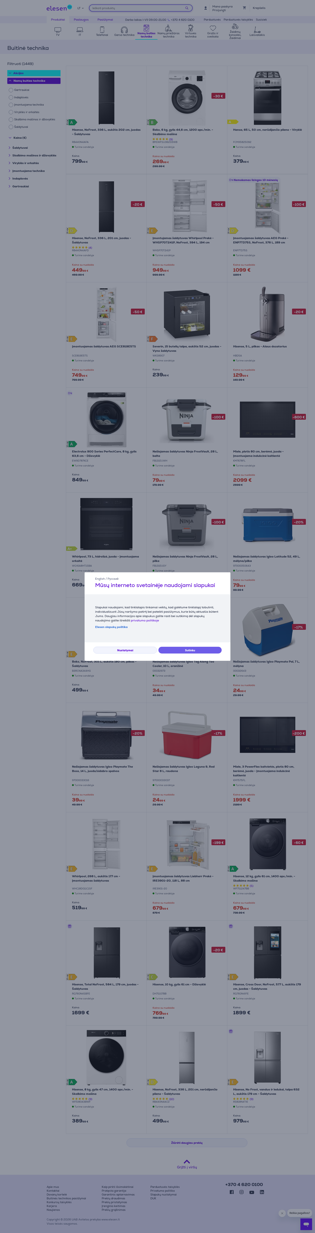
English (100, 578)
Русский (113, 578)
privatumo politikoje (145, 620)
